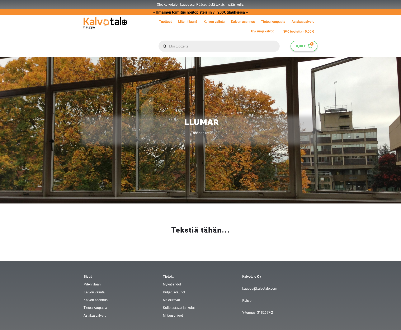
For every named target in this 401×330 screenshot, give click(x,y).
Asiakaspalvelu (303, 22)
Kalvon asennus (243, 22)
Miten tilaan (92, 284)
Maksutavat (171, 300)
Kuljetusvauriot (174, 292)
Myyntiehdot (172, 284)
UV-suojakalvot (262, 31)
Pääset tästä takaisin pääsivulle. (220, 4)
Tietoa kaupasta (273, 22)
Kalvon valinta (214, 22)
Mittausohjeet (173, 315)
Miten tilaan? (187, 22)
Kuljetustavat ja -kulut (179, 308)
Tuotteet (165, 22)
